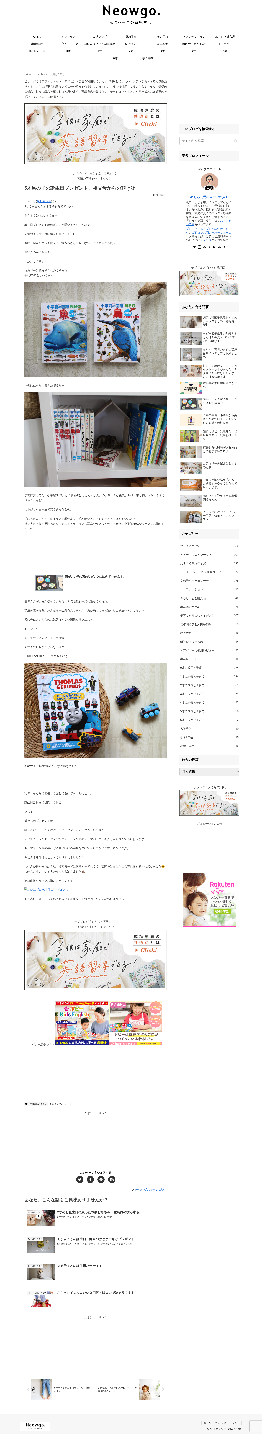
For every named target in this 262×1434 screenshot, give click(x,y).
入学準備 (209, 728)
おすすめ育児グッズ (209, 563)
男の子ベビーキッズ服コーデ (211, 572)
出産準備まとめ (209, 606)
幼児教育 (209, 632)
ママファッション (209, 589)
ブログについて (209, 546)
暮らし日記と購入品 (209, 598)
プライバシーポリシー (227, 1423)
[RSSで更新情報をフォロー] (224, 247)
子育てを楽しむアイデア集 (209, 615)
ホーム (207, 1423)
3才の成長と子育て (209, 693)
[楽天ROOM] (214, 247)
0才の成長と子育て (209, 667)
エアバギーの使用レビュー (209, 650)
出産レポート (209, 659)
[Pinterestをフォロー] (209, 247)
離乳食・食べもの (209, 641)
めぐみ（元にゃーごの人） (209, 197)
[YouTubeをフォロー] (204, 247)
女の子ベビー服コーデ (209, 580)
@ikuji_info (44, 201)
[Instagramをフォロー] (199, 247)
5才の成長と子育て (209, 711)
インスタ (206, 239)
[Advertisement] (95, 1072)
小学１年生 (209, 745)
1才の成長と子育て (209, 676)
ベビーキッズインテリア (209, 554)
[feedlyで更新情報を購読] (219, 247)
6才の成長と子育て (209, 719)
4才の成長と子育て (37, 1104)
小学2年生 (209, 737)
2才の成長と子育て (209, 685)
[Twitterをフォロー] (194, 247)
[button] (236, 141)
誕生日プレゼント (61, 1104)
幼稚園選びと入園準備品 (209, 624)
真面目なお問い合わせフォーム (212, 232)
